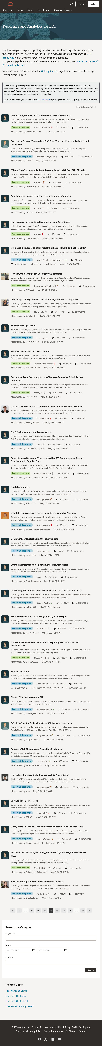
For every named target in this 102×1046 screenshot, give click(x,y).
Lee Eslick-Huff (32, 186)
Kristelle (37, 234)
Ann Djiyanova (43, 525)
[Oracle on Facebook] (39, 1039)
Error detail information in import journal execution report (39, 564)
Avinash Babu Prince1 (43, 363)
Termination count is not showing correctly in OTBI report (39, 616)
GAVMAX (38, 182)
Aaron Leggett (43, 787)
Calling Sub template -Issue (24, 800)
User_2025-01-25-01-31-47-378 (50, 683)
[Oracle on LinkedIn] (52, 1039)
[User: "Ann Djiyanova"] (5, 515)
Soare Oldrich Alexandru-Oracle (50, 260)
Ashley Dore (42, 894)
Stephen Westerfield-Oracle (38, 529)
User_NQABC (42, 761)
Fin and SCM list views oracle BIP (27, 697)
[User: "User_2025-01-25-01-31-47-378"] (5, 674)
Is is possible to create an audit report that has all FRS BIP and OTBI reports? (48, 247)
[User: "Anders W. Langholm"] (5, 144)
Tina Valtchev (43, 418)
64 (70, 910)
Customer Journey (63, 10)
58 (32, 910)
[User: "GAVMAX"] (5, 173)
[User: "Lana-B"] (5, 198)
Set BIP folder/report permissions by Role (31, 432)
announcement (43, 99)
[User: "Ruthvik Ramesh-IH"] (5, 460)
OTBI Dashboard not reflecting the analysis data (34, 538)
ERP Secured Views (20, 671)
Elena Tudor (39, 312)
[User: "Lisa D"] (5, 435)
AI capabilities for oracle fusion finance (30, 351)
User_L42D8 (39, 868)
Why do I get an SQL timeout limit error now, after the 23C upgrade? (44, 299)
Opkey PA (38, 392)
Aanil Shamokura (33, 581)
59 (38, 910)
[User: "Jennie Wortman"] (5, 829)
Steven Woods (40, 658)
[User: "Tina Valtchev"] (5, 409)
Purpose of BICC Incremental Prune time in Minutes (36, 749)
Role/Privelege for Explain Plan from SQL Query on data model (42, 723)
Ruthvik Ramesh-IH (42, 473)
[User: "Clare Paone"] (5, 541)
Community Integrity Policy (28, 1031)
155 (83, 910)
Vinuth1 (29, 160)
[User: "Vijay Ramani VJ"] (5, 726)
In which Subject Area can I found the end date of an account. (41, 115)
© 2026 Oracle (19, 1027)
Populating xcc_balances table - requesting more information (41, 196)
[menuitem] (81, 4)
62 (57, 910)
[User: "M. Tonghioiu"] (5, 328)
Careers (82, 1031)
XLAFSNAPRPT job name (23, 325)
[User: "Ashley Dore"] (5, 884)
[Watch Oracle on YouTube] (59, 1039)
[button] (88, 107)
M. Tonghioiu (42, 338)
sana (39, 577)
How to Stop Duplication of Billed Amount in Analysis (37, 881)
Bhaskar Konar (32, 632)
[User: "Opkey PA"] (5, 380)
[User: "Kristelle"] (5, 224)
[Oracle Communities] (71, 4)
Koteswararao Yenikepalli (45, 286)
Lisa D (39, 444)
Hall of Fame (44, 10)
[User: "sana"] (5, 567)
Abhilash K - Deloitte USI (36, 872)
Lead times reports (20, 487)
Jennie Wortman (44, 839)
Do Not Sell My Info (81, 1027)
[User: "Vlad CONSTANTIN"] (5, 118)
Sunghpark (30, 316)
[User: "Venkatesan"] (5, 619)
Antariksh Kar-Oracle (35, 448)
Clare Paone (42, 551)
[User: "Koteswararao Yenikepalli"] (5, 276)
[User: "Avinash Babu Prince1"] (5, 354)
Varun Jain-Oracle (34, 765)
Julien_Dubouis (32, 422)
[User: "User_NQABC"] (5, 751)
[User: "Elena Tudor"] (5, 302)
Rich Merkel (51, 264)
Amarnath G (42, 813)
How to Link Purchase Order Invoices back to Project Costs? (40, 774)
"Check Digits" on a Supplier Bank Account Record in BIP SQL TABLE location (48, 170)
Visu (28, 791)
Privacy (66, 1027)
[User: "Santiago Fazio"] (5, 489)
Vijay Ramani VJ (44, 735)
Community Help (39, 1027)
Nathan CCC (31, 503)
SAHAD (29, 817)
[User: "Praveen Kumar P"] (5, 700)
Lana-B (37, 208)
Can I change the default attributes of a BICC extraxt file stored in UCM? (46, 590)
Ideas (20, 10)
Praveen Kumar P (44, 709)
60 (45, 910)
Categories (8, 10)
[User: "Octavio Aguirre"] (5, 593)
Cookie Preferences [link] (53, 1031)
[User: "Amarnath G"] (5, 803)
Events (30, 10)
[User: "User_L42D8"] (5, 855)
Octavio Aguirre (43, 603)
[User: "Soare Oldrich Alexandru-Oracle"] (5, 250)
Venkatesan (42, 628)
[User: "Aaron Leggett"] (5, 777)
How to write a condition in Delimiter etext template (36, 273)
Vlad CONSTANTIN (42, 127)
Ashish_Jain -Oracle (54, 687)
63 (64, 910)
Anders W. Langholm (46, 156)
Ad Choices (71, 1031)
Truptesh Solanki (33, 367)
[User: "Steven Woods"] (5, 645)
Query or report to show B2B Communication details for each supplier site (47, 826)
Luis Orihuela (31, 396)
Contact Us (55, 1027)
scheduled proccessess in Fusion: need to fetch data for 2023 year (43, 513)
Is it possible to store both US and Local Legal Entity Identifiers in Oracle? (47, 406)
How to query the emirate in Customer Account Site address (40, 222)
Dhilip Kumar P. (32, 238)
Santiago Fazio (43, 499)
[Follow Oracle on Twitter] (46, 1039)
